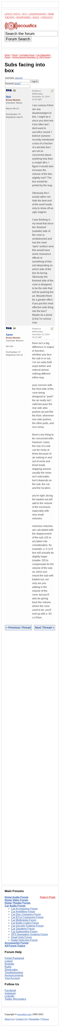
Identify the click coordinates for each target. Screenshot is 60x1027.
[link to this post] (14, 90)
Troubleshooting (14, 972)
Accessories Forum (16, 943)
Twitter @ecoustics (15, 999)
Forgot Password (14, 958)
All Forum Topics (15, 945)
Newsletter (34, 1019)
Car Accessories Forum (24, 908)
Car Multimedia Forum (23, 920)
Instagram (10, 993)
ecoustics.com (24, 1014)
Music (36, 17)
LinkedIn (9, 996)
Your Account (12, 978)
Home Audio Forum (16, 897)
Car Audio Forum (15, 905)
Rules (8, 966)
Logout (8, 961)
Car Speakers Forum (23, 928)
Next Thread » (44, 627)
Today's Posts (47, 897)
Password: (13, 83)
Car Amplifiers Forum (23, 911)
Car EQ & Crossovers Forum (27, 917)
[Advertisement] (30, 759)
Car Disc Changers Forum (26, 914)
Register (9, 964)
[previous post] (9, 328)
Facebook (10, 990)
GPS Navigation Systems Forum (29, 934)
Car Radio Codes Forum (25, 923)
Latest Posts (12, 14)
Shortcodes (11, 969)
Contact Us (21, 1019)
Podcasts (47, 17)
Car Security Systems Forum (27, 925)
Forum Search (18, 39)
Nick (8, 96)
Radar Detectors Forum (24, 940)
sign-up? (19, 78)
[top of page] (7, 90)
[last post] (11, 90)
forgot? (18, 83)
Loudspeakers (37, 14)
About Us (9, 1019)
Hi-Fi (24, 14)
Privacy (45, 1019)
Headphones (23, 17)
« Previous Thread (18, 627)
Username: (14, 78)
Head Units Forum (21, 937)
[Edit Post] (52, 91)
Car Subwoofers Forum (24, 931)
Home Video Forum (16, 900)
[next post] (9, 90)
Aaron (9, 334)
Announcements (14, 975)
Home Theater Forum (17, 903)
